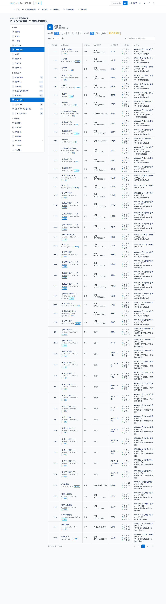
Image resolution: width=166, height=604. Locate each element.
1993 (55, 160)
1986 (55, 95)
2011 (55, 332)
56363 (138, 101)
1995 (55, 178)
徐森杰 (113, 538)
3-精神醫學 (65, 525)
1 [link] (143, 546)
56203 (138, 193)
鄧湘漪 (113, 69)
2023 (55, 463)
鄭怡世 (113, 237)
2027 (55, 507)
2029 (55, 527)
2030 (55, 538)
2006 (55, 286)
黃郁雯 (113, 353)
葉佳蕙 (113, 485)
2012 (55, 343)
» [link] (152, 546)
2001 (55, 237)
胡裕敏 (113, 275)
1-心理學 (64, 59)
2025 (55, 485)
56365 (138, 49)
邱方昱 (113, 473)
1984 (55, 78)
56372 (138, 302)
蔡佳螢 (113, 429)
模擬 (65, 54)
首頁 (12, 18)
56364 (138, 110)
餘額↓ (104, 33)
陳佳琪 (113, 396)
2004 (55, 264)
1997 (55, 195)
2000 (55, 227)
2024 (55, 474)
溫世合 (113, 227)
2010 (55, 322)
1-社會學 (64, 68)
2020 (55, 430)
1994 (55, 169)
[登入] (140, 3)
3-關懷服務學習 (66, 494)
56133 (138, 130)
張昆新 (113, 286)
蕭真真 (113, 86)
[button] (55, 9)
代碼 (92, 33)
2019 (55, 419)
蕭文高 (113, 51)
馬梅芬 (113, 264)
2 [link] (147, 546)
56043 (138, 176)
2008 (55, 305)
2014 (55, 365)
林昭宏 (113, 216)
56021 (138, 121)
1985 (55, 86)
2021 (55, 441)
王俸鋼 (113, 527)
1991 (55, 141)
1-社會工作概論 (66, 49)
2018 (55, 409)
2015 (55, 376)
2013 (55, 354)
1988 (55, 113)
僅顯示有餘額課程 (114, 33)
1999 (55, 216)
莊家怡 (113, 186)
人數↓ (98, 33)
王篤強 (113, 305)
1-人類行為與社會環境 (68, 111)
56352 (138, 493)
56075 (138, 515)
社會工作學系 (148, 49)
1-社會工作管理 (66, 193)
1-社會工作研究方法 (68, 175)
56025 (138, 328)
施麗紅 (113, 150)
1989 (55, 123)
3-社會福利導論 (66, 515)
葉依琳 (113, 60)
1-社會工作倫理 (66, 303)
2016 (55, 387)
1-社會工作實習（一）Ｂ (69, 203)
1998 (55, 205)
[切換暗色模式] (153, 3)
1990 (55, 132)
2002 (55, 246)
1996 (55, 186)
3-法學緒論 (65, 484)
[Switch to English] (144, 3)
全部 (56, 33)
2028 (55, 517)
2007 (55, 296)
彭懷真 (113, 195)
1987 (55, 104)
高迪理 (113, 104)
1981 (55, 51)
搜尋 (125, 3)
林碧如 (113, 113)
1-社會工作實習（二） (68, 330)
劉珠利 (113, 123)
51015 (138, 482)
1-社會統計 (64, 103)
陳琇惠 (113, 451)
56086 (138, 294)
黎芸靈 (113, 95)
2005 (55, 275)
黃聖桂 (113, 132)
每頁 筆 (56, 38)
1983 (55, 69)
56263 (138, 202)
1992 (55, 150)
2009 (55, 313)
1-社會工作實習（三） (68, 406)
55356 (138, 185)
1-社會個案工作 (66, 122)
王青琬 (113, 296)
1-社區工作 (64, 185)
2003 (55, 254)
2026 (55, 496)
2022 (55, 452)
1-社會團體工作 (66, 131)
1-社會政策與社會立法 (68, 294)
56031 (138, 523)
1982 (55, 60)
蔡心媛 (113, 343)
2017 (55, 398)
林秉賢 (113, 78)
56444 (138, 534)
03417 (138, 58)
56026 (138, 405)
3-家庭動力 (65, 537)
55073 (138, 67)
